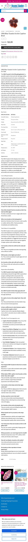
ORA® (4, 53)
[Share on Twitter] (8, 57)
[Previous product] (5, 39)
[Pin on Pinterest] (13, 57)
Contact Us (4, 506)
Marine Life (16, 51)
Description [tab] (4, 66)
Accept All (14, 530)
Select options (19, 490)
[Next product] (2, 39)
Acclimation (4, 503)
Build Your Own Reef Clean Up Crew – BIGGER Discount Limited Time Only (21, 484)
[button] (2, 6)
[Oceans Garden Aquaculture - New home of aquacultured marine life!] (14, 5)
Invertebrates (10, 31)
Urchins (17, 31)
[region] (14, 529)
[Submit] (25, 10)
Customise (14, 534)
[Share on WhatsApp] (2, 57)
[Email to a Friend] (10, 57)
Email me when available (12, 47)
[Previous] (1, 481)
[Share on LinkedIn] (16, 57)
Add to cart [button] (5, 490)
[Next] (27, 481)
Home (2, 31)
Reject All (14, 538)
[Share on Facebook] (5, 57)
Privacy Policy (4, 509)
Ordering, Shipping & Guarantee (9, 501)
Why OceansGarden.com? (7, 498)
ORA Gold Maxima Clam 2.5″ (6, 483)
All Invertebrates (10, 51)
